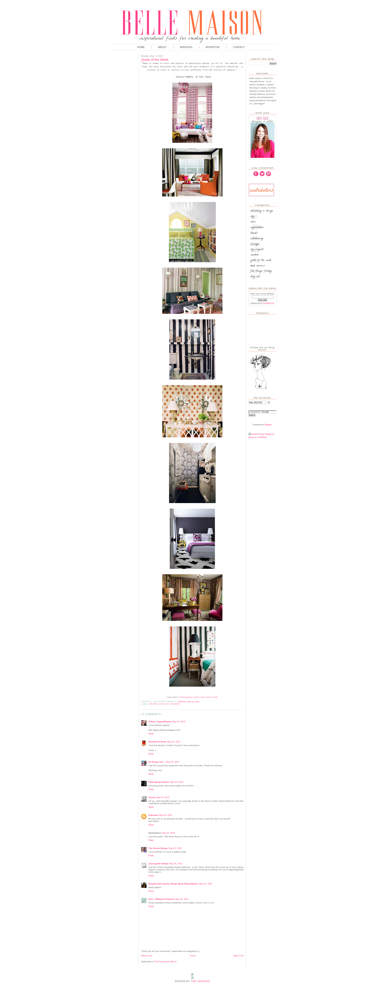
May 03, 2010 (178, 721)
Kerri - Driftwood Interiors (161, 899)
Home (141, 47)
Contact (239, 47)
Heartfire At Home (157, 741)
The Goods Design (158, 848)
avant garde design (158, 863)
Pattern (153, 704)
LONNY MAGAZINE (185, 697)
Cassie (151, 797)
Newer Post (146, 955)
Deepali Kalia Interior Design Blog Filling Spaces (173, 883)
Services (186, 47)
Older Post (238, 955)
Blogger (268, 424)
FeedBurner (268, 303)
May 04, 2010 (181, 899)
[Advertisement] (121, 99)
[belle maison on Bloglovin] (261, 388)
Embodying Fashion (158, 782)
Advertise (213, 47)
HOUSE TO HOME (212, 697)
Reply (151, 733)
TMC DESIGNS (200, 981)
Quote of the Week (169, 704)
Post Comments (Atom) (165, 961)
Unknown (153, 815)
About (162, 47)
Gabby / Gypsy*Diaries (159, 721)
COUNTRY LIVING (199, 697)
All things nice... (156, 762)
